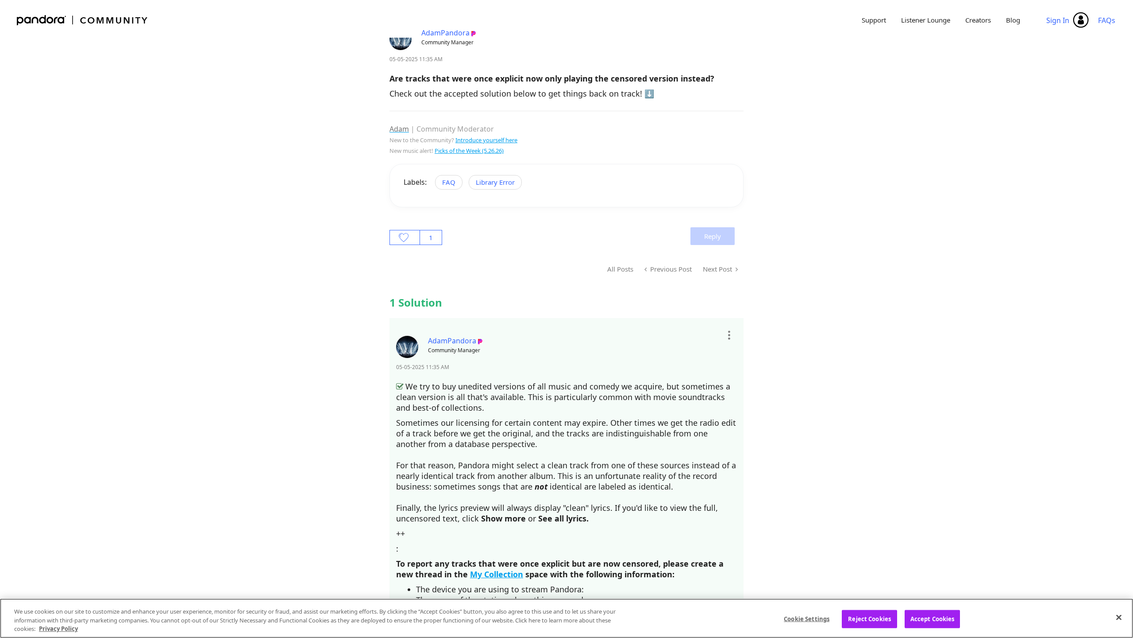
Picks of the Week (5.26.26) (469, 151)
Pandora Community (82, 20)
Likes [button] (405, 237)
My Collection (496, 574)
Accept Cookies (932, 618)
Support (874, 20)
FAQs (1106, 20)
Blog (1013, 20)
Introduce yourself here (486, 140)
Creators (978, 20)
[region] (566, 618)
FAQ (448, 182)
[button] (729, 335)
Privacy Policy (58, 629)
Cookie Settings (806, 618)
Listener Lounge (925, 20)
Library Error (495, 182)
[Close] (1119, 617)
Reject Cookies (869, 618)
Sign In (1057, 20)
